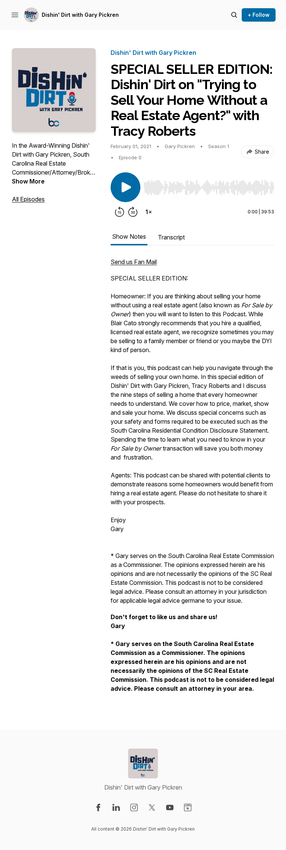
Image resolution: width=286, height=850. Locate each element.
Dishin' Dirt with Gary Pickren (80, 15)
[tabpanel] (192, 478)
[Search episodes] (234, 14)
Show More (28, 181)
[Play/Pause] (125, 187)
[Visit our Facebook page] (98, 807)
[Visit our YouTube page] (170, 807)
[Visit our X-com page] (152, 807)
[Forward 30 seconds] (133, 212)
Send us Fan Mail (134, 262)
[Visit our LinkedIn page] (116, 807)
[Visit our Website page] (187, 807)
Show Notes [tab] (129, 236)
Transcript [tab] (171, 237)
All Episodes (28, 199)
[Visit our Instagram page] (134, 807)
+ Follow (259, 15)
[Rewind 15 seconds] (119, 212)
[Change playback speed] (148, 212)
